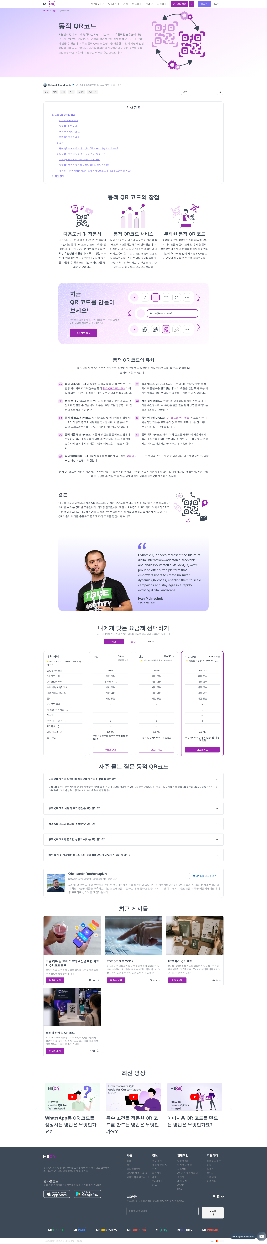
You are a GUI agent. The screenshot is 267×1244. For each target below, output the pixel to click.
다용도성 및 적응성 (68, 120)
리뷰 (154, 1185)
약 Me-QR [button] (96, 4)
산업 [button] (148, 4)
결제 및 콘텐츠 (159, 1165)
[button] (217, 4)
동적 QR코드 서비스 (69, 126)
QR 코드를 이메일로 (178, 417)
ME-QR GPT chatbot (137, 1173)
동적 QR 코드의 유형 (69, 137)
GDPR (180, 1185)
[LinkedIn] (73, 85)
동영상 (81, 92)
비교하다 (136, 4)
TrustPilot (157, 1181)
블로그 (210, 1169)
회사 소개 (157, 1161)
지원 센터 (211, 1181)
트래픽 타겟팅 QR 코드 (60, 1032)
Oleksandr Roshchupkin (59, 85)
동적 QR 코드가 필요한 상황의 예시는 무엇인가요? (84, 165)
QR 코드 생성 (179, 4)
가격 (125, 4)
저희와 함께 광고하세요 (138, 1177)
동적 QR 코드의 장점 (65, 115)
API (128, 1165)
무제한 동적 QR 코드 (69, 131)
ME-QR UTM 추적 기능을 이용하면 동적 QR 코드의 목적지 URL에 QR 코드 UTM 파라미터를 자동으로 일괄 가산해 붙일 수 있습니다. (194, 969)
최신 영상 (59, 176)
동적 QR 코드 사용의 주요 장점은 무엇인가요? (82, 154)
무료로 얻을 (110, 750)
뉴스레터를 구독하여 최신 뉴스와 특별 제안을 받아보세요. (155, 1201)
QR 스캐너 (113, 4)
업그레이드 (156, 750)
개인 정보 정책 (184, 1165)
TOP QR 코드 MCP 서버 (122, 961)
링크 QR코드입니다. (114, 388)
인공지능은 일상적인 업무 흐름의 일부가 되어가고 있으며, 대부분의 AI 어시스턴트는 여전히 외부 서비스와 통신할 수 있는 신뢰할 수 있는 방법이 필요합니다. (133, 969)
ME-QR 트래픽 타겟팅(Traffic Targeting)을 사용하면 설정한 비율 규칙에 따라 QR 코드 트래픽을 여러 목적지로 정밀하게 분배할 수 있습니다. (72, 1040)
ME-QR (46, 11)
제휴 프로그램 (133, 1169)
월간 (133, 641)
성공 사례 (92, 92)
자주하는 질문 (214, 1161)
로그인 (204, 4)
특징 (54, 11)
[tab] (133, 786)
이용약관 (181, 1169)
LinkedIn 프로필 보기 (206, 876)
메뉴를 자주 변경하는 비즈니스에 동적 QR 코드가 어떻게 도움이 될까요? (95, 171)
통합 (154, 1177)
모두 (46, 92)
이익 (129, 1161)
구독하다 (212, 1213)
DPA (179, 1189)
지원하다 (161, 4)
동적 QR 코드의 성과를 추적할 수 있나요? (79, 159)
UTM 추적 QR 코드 (180, 961)
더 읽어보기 (55, 980)
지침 (55, 92)
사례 (63, 92)
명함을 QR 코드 (135, 456)
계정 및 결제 (183, 1161)
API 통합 (51, 726)
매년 (114, 641)
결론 (61, 143)
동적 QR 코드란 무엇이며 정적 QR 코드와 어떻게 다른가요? (88, 148)
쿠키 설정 (182, 1181)
